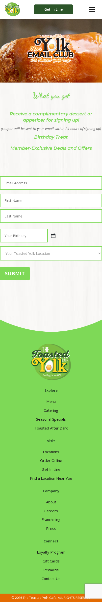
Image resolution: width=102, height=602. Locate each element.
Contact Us (51, 578)
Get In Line (53, 9)
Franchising (51, 519)
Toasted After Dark (51, 428)
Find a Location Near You (51, 478)
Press (51, 528)
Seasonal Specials (51, 419)
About (51, 501)
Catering (51, 410)
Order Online (51, 460)
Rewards (51, 569)
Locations (51, 451)
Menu (51, 401)
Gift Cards (51, 561)
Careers (51, 510)
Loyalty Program (51, 552)
